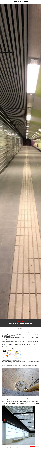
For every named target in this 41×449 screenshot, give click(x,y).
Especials (25, 3)
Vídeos (19, 3)
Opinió (22, 3)
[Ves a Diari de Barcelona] (20, 2)
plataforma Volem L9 (33, 338)
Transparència (29, 3)
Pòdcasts (16, 3)
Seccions (13, 3)
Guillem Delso (20, 328)
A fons (10, 3)
